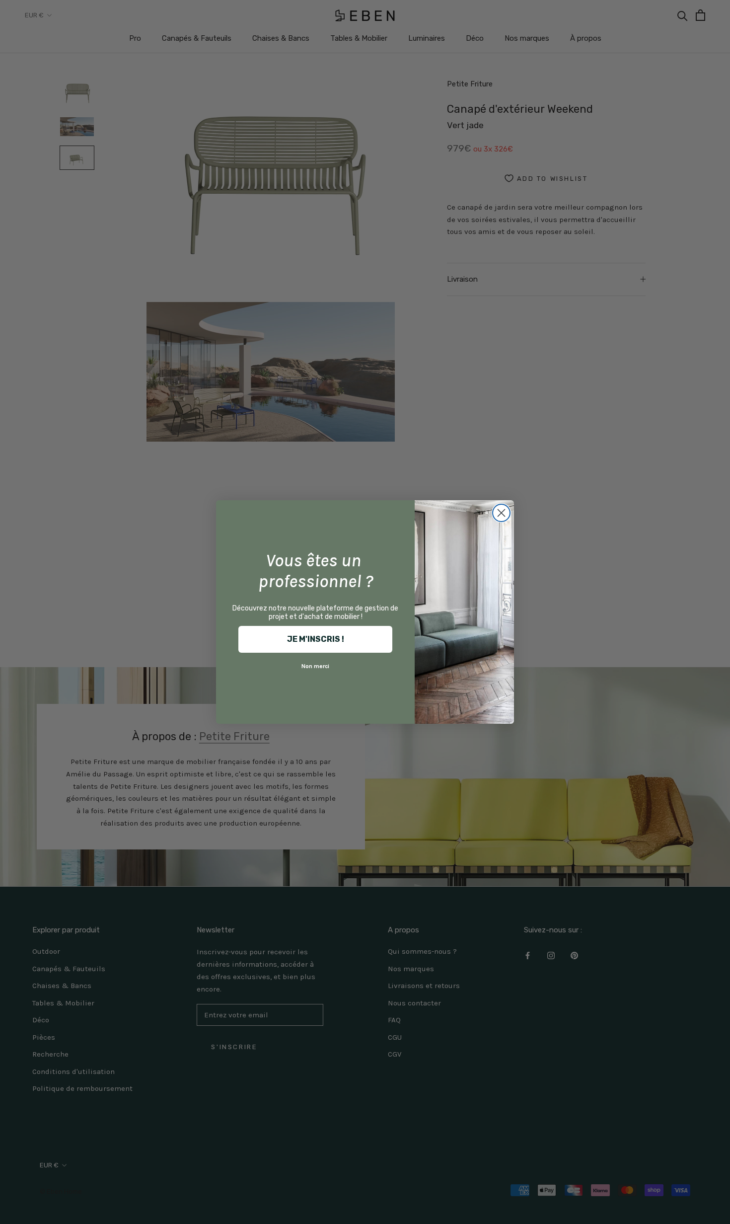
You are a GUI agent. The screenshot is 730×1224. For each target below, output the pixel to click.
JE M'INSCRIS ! (315, 639)
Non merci (315, 666)
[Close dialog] (501, 513)
